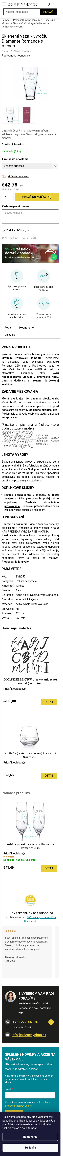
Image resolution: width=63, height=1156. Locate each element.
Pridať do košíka (34, 197)
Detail (49, 702)
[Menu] (4, 4)
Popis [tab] (8, 327)
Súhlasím (30, 1147)
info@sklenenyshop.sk (29, 1035)
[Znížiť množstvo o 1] (11, 199)
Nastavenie (30, 1136)
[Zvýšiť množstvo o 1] (11, 195)
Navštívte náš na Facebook (51, 1022)
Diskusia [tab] (10, 334)
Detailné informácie (13, 144)
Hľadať (48, 11)
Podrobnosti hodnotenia (16, 55)
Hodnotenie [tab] (26, 327)
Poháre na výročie (26, 581)
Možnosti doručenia (18, 176)
